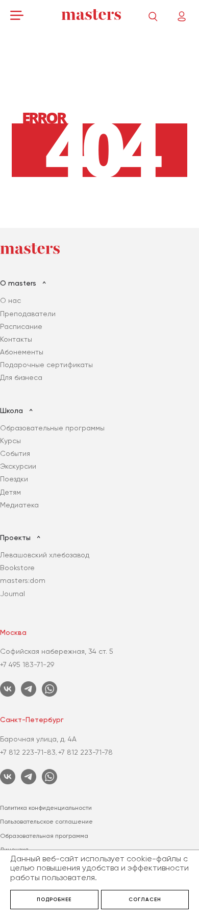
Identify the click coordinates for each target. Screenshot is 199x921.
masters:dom (22, 580)
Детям (10, 492)
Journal (12, 594)
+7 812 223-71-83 (28, 752)
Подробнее (54, 900)
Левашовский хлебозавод (44, 555)
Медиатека (19, 505)
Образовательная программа (44, 835)
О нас (10, 300)
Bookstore (17, 568)
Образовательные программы (52, 428)
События (15, 453)
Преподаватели (28, 314)
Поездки (14, 479)
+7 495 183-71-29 (27, 664)
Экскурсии (18, 466)
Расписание (21, 326)
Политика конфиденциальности (46, 807)
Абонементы (21, 352)
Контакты (16, 339)
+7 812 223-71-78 (85, 752)
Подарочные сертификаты (46, 365)
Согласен (145, 900)
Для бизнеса (21, 377)
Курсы (10, 441)
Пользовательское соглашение (46, 821)
